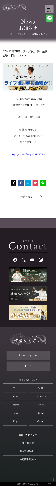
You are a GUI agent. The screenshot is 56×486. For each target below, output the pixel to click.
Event (41, 412)
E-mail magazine (28, 355)
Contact (40, 421)
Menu (49, 11)
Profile (41, 388)
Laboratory (41, 396)
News (15, 412)
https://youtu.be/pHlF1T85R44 (28, 154)
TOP (10, 33)
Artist (15, 396)
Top (15, 388)
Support (15, 404)
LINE (28, 366)
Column (41, 404)
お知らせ (21, 33)
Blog (15, 421)
